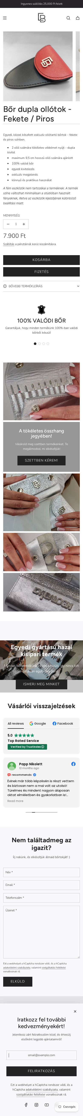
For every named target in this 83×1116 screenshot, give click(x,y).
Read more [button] (15, 801)
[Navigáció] (4, 18)
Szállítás (8, 244)
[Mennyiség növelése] (24, 224)
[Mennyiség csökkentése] (8, 224)
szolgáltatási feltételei (54, 967)
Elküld (18, 981)
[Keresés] (68, 18)
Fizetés (41, 271)
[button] (35, 343)
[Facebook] (26, 1105)
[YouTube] (46, 1105)
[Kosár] (77, 18)
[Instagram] (36, 1105)
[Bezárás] (75, 1011)
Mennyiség (11, 215)
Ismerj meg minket (41, 684)
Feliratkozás (41, 1071)
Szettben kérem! (41, 460)
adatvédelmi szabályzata (16, 967)
